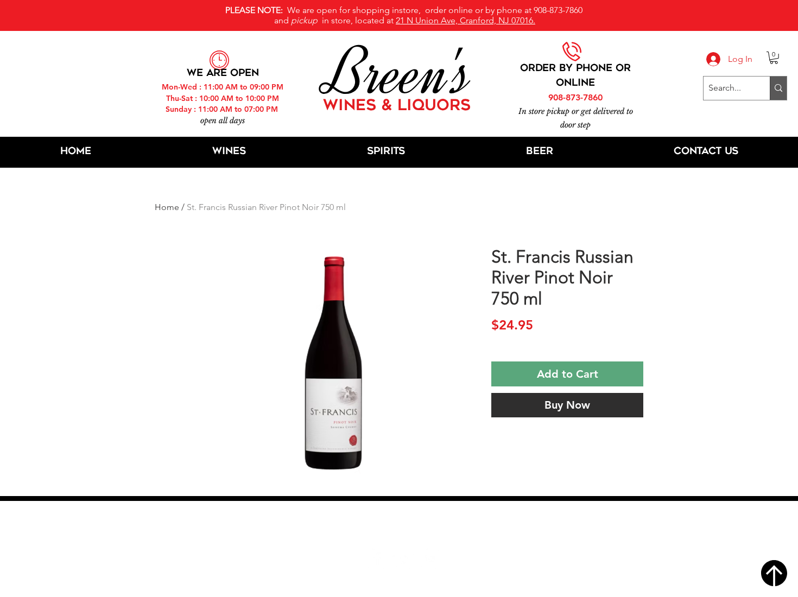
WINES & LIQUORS (397, 106)
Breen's (399, 73)
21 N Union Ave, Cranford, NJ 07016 (405, 526)
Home (167, 207)
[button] (774, 58)
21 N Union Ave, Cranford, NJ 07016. (465, 20)
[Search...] (778, 88)
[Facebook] (376, 558)
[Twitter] (403, 558)
